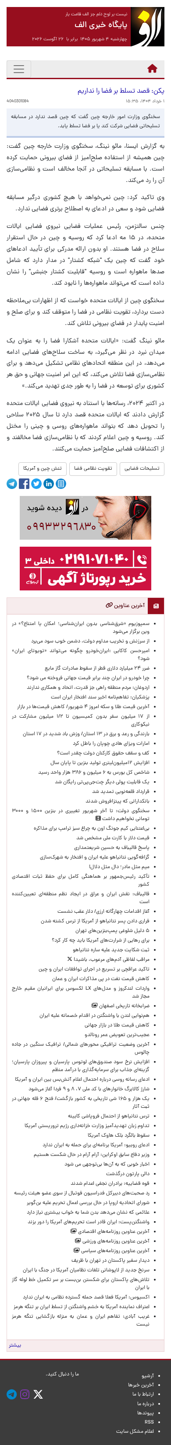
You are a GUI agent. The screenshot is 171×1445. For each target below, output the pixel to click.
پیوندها (145, 1413)
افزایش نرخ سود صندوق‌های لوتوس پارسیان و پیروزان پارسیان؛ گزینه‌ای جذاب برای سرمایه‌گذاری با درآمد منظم (81, 1066)
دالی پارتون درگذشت (128, 1174)
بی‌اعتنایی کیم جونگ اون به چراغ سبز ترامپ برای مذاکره (92, 829)
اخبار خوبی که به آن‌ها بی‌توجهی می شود (107, 1165)
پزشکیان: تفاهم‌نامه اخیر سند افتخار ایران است (100, 698)
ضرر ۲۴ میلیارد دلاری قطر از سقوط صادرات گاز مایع (97, 669)
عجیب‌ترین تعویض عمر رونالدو (117, 1035)
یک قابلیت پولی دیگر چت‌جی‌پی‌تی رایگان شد (102, 782)
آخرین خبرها (141, 1385)
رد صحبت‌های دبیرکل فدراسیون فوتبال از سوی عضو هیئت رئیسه (82, 1193)
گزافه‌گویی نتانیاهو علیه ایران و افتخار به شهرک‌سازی (95, 858)
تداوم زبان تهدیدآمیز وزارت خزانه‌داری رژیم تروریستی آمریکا (87, 1126)
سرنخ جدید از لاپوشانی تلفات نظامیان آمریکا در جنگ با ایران (86, 1270)
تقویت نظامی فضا (93, 469)
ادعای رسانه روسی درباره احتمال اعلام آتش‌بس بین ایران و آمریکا (82, 1080)
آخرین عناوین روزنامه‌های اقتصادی (113, 1232)
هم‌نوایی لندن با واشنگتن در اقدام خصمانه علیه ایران (94, 1016)
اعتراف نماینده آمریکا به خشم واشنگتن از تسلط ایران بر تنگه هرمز (82, 1307)
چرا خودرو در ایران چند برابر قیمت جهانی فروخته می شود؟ (88, 678)
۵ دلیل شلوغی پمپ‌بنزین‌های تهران (112, 931)
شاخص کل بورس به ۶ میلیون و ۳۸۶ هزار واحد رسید (94, 773)
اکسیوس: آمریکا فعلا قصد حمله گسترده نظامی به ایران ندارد (86, 1298)
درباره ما (145, 1404)
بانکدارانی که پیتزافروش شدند (118, 802)
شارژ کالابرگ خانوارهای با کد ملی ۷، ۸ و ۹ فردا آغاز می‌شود (89, 1089)
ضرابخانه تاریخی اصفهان (124, 1006)
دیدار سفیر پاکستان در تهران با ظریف (110, 1261)
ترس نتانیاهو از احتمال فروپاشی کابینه (109, 1116)
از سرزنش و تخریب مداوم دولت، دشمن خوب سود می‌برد (90, 642)
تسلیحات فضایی (142, 469)
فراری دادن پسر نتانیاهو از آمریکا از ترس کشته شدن (95, 921)
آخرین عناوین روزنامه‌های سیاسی (115, 1251)
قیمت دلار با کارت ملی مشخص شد (113, 838)
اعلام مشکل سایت (135, 1432)
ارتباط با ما (143, 1395)
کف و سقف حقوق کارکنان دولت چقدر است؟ (103, 753)
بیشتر (15, 1346)
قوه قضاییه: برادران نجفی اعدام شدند (110, 1184)
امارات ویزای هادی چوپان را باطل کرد (111, 744)
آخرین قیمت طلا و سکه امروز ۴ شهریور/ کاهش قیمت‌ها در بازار (83, 707)
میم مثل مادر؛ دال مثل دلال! (119, 867)
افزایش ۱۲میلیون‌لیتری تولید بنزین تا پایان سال (100, 763)
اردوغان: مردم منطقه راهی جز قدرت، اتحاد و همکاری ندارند (88, 688)
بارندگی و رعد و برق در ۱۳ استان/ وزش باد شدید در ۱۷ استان (86, 734)
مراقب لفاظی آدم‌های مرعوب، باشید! (111, 960)
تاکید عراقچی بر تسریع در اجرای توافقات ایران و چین (94, 970)
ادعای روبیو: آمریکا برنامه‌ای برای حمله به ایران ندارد (96, 1145)
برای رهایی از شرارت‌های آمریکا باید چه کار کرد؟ (101, 941)
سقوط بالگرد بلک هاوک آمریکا (119, 1136)
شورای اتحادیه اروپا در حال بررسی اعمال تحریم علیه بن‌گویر (88, 1203)
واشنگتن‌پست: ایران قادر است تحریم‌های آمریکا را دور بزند (89, 1222)
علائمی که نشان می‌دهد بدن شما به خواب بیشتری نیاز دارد (88, 1213)
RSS (149, 1423)
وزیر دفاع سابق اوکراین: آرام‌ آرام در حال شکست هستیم (92, 1155)
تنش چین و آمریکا (42, 469)
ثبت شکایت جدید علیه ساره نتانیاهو (111, 950)
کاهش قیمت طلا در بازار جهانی (117, 1026)
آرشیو (148, 1376)
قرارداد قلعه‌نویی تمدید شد (121, 792)
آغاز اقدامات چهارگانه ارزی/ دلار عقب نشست (103, 912)
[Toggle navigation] (19, 69)
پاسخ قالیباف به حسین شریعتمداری (112, 848)
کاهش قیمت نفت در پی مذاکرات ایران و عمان (101, 979)
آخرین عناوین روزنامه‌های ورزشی (115, 1242)
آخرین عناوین (129, 606)
